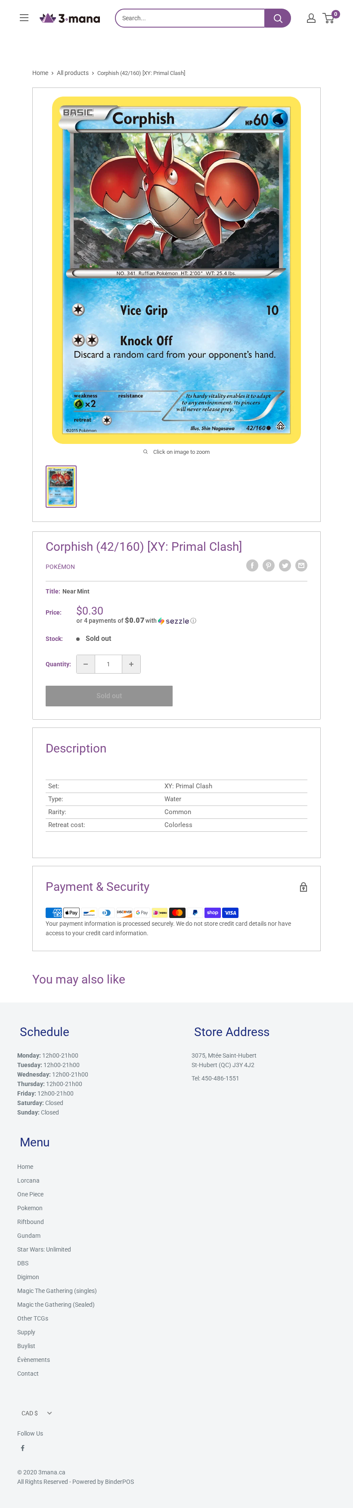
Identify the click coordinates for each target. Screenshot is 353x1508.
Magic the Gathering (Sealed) (56, 1304)
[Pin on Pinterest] (269, 565)
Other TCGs (32, 1318)
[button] (191, 620)
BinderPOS (119, 1481)
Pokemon (30, 1208)
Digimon (28, 1277)
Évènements (33, 1359)
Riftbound (30, 1221)
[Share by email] (301, 565)
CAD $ (30, 1413)
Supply (26, 1332)
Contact (28, 1373)
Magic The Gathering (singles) (57, 1290)
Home (40, 72)
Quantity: (58, 664)
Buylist (26, 1346)
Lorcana (28, 1180)
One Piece (30, 1194)
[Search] (278, 18)
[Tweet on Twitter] (285, 565)
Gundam (28, 1235)
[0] (328, 18)
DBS (22, 1263)
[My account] (311, 18)
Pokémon (60, 566)
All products (73, 72)
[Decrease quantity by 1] (86, 664)
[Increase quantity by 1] (131, 664)
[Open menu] (24, 18)
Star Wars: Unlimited (44, 1249)
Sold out (109, 696)
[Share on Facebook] (252, 565)
